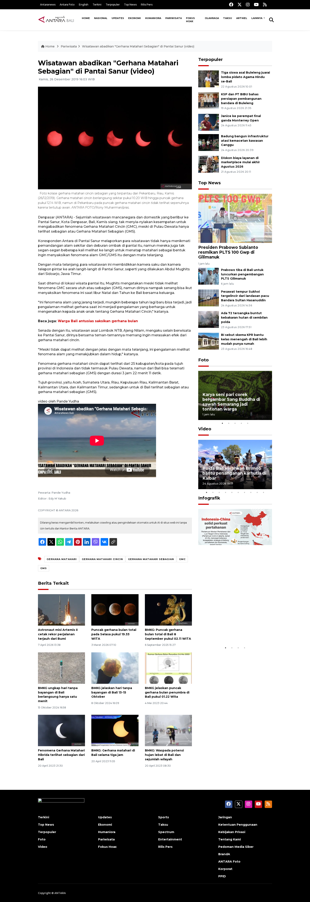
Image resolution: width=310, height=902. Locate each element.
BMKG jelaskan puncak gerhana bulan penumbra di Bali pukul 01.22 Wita (167, 692)
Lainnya (257, 18)
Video (204, 428)
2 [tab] (229, 423)
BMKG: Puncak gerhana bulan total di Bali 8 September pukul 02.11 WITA (168, 634)
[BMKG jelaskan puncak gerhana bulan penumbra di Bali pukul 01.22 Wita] (168, 668)
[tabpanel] (235, 395)
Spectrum (166, 832)
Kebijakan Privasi (231, 832)
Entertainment (170, 839)
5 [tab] (248, 423)
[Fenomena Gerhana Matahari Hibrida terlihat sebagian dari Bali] (61, 730)
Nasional (100, 18)
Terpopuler (113, 4)
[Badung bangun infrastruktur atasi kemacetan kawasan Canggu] (208, 142)
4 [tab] (241, 423)
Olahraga (212, 18)
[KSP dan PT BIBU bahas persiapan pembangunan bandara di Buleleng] (208, 100)
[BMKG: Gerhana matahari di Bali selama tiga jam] (114, 730)
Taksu (227, 18)
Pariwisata (173, 18)
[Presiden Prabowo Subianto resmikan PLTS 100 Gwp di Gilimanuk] (235, 218)
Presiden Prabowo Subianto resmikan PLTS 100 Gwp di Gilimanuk (228, 252)
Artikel (241, 18)
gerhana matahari (62, 559)
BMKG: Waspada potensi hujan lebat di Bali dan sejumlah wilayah (164, 755)
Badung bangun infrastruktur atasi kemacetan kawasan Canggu (244, 140)
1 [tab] (222, 423)
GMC (182, 559)
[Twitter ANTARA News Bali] (239, 5)
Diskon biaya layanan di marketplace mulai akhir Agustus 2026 (240, 162)
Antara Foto (67, 4)
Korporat (225, 869)
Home (86, 18)
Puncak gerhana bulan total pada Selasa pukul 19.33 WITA (113, 634)
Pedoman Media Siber (235, 847)
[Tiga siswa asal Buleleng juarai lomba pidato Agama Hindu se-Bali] (208, 79)
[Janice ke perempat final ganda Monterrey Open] (208, 122)
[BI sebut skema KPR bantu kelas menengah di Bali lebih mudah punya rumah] (208, 341)
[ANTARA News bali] (59, 19)
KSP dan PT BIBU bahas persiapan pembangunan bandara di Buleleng (241, 98)
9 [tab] (257, 492)
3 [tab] (235, 423)
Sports (163, 817)
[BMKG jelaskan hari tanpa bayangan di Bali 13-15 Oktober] (114, 668)
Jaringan (225, 817)
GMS (43, 568)
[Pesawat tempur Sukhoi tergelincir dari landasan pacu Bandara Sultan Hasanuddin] (208, 298)
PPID (222, 876)
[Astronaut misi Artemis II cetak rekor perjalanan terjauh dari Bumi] (61, 610)
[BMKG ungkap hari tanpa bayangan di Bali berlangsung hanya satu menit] (61, 668)
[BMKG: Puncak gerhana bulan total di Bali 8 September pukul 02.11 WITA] (168, 610)
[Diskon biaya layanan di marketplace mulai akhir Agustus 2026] (208, 164)
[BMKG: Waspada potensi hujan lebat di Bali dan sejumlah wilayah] (168, 730)
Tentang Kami (229, 839)
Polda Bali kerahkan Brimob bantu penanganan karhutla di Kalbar (234, 473)
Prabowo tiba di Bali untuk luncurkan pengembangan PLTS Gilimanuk (242, 274)
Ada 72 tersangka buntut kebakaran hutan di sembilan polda (244, 317)
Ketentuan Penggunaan (237, 825)
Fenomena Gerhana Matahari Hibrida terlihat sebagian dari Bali (61, 755)
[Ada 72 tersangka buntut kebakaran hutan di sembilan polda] (208, 319)
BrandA (224, 854)
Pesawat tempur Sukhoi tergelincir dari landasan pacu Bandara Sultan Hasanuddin (245, 296)
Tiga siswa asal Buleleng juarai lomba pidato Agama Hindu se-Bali (245, 77)
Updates (118, 18)
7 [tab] (245, 492)
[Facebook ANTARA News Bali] (231, 5)
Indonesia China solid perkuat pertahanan (234, 631)
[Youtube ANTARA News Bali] (256, 5)
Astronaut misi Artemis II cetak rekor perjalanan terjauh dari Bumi (58, 634)
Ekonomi (134, 18)
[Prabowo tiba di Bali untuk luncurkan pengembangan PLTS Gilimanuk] (208, 276)
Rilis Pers (146, 4)
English (83, 4)
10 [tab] (263, 492)
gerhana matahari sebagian (151, 559)
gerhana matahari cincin (102, 559)
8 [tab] (251, 492)
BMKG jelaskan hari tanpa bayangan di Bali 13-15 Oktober (111, 692)
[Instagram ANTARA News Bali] (248, 5)
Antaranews (47, 4)
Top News (130, 4)
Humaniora (153, 18)
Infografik (209, 498)
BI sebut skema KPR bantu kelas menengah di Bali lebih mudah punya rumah (244, 339)
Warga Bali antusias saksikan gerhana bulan (98, 321)
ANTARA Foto (229, 861)
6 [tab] (238, 492)
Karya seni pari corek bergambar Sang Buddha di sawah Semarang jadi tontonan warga (231, 402)
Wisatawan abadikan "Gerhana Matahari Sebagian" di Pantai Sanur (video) (138, 46)
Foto (203, 359)
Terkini (97, 4)
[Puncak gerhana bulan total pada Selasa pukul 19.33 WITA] (114, 610)
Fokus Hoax (190, 20)
